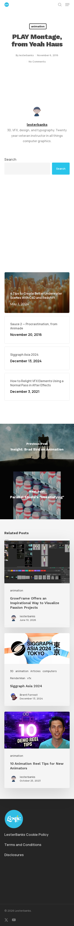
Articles (35, 671)
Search (10, 159)
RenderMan (17, 678)
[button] (67, 4)
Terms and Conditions (22, 844)
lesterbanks (26, 55)
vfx (29, 678)
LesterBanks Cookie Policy (26, 834)
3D (11, 671)
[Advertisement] (37, 223)
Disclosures (14, 854)
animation (38, 26)
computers (50, 671)
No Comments (37, 61)
